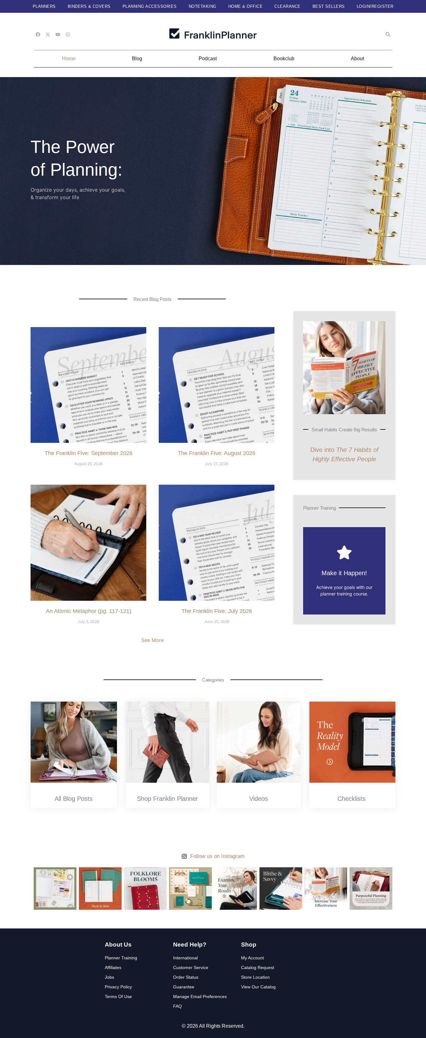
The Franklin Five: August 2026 (216, 453)
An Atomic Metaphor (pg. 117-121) (88, 611)
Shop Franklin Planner (167, 798)
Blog (137, 58)
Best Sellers (328, 6)
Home (68, 58)
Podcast (208, 58)
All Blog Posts (74, 798)
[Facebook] (38, 34)
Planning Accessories (150, 6)
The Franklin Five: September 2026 (89, 453)
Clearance (287, 6)
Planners (44, 6)
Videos (258, 798)
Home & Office (245, 6)
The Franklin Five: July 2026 (217, 611)
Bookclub (284, 58)
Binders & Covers (89, 6)
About (357, 58)
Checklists (351, 798)
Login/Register (375, 6)
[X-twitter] (48, 34)
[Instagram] (68, 34)
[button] (388, 34)
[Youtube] (58, 34)
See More (152, 640)
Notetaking (202, 6)
